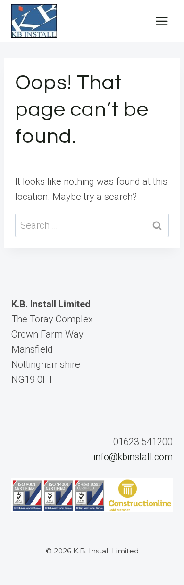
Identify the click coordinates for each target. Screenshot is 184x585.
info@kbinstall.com (133, 456)
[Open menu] (162, 21)
